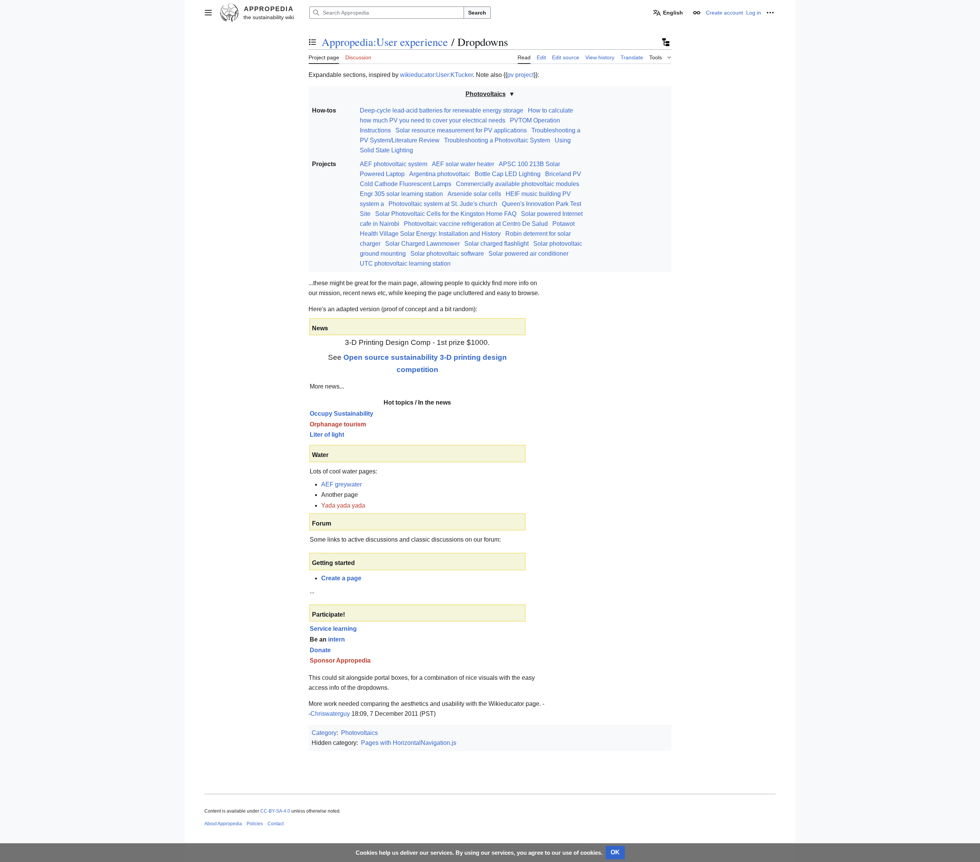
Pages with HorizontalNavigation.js (408, 743)
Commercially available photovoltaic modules (517, 184)
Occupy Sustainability (341, 413)
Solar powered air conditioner (528, 253)
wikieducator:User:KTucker (436, 75)
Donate (320, 650)
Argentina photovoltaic (439, 174)
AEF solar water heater (463, 164)
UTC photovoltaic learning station (405, 263)
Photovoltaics (486, 94)
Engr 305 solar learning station (401, 194)
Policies (255, 823)
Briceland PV (563, 174)
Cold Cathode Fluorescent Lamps (405, 184)
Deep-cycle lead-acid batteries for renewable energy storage (441, 110)
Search (477, 13)
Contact (276, 823)
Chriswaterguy (330, 713)
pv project (520, 75)
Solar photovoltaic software (447, 253)
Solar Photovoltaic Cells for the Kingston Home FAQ (445, 214)
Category (324, 733)
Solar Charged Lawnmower (422, 243)
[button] (208, 13)
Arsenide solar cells (474, 194)
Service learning (333, 628)
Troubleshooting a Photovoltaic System (497, 140)
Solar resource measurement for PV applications (461, 130)
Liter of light (327, 434)
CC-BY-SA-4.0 (275, 811)
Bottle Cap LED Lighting (508, 174)
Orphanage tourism (338, 424)
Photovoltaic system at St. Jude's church (443, 204)
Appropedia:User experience (385, 41)
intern (336, 639)
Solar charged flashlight (496, 243)
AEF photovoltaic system (393, 164)
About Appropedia (223, 823)
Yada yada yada (343, 505)
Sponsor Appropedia (340, 660)
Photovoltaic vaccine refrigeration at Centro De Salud (476, 223)
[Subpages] (665, 42)
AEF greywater (341, 484)
